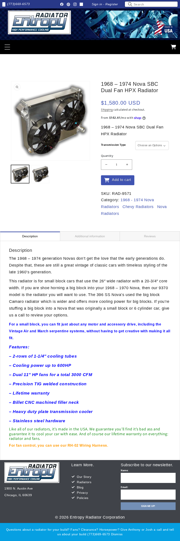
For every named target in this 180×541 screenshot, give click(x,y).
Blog (80, 487)
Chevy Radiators (138, 207)
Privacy (82, 492)
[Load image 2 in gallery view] (40, 174)
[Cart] (173, 47)
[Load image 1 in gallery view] (20, 174)
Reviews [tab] (150, 236)
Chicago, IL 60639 (18, 495)
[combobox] (151, 4)
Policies (82, 498)
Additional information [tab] (90, 236)
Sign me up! (148, 506)
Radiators (84, 482)
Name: (125, 470)
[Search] (130, 4)
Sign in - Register (105, 4)
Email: (124, 487)
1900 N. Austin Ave (18, 488)
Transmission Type (113, 144)
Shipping (107, 109)
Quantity (107, 156)
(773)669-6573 (18, 4)
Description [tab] (30, 236)
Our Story (84, 477)
